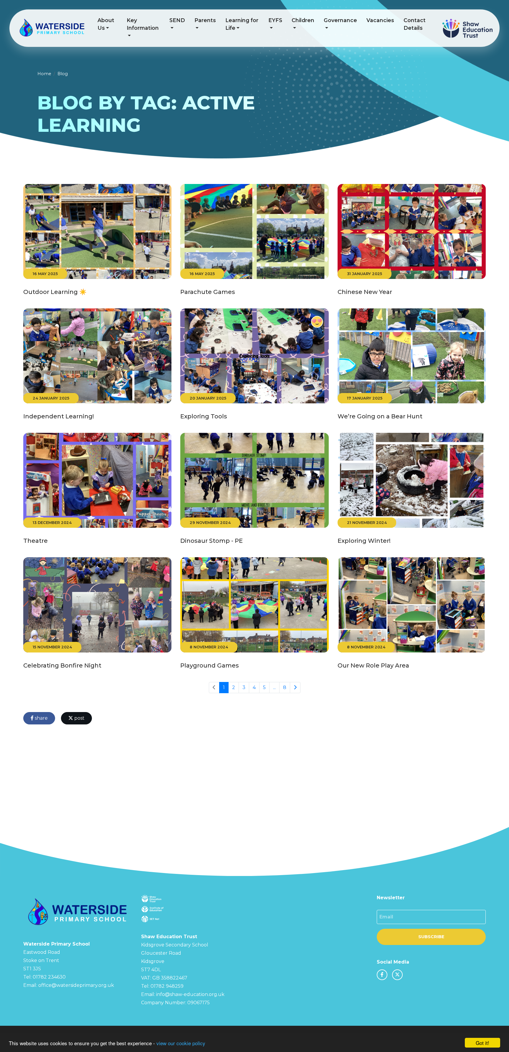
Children (303, 20)
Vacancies (380, 20)
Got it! (482, 1042)
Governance (340, 20)
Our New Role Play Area (373, 665)
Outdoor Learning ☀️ (55, 291)
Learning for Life (241, 24)
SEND (177, 20)
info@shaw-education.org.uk (190, 994)
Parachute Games (207, 291)
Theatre (35, 540)
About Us (105, 24)
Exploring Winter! (364, 540)
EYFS (275, 20)
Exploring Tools (203, 416)
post (79, 718)
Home (44, 73)
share (41, 718)
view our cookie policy (180, 1043)
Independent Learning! (58, 416)
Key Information (143, 24)
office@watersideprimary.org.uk (76, 985)
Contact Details (415, 24)
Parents (205, 20)
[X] (397, 974)
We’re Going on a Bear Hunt (380, 416)
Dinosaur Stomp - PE (211, 540)
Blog (62, 73)
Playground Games (209, 665)
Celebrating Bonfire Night (62, 665)
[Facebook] (382, 974)
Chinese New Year (365, 291)
